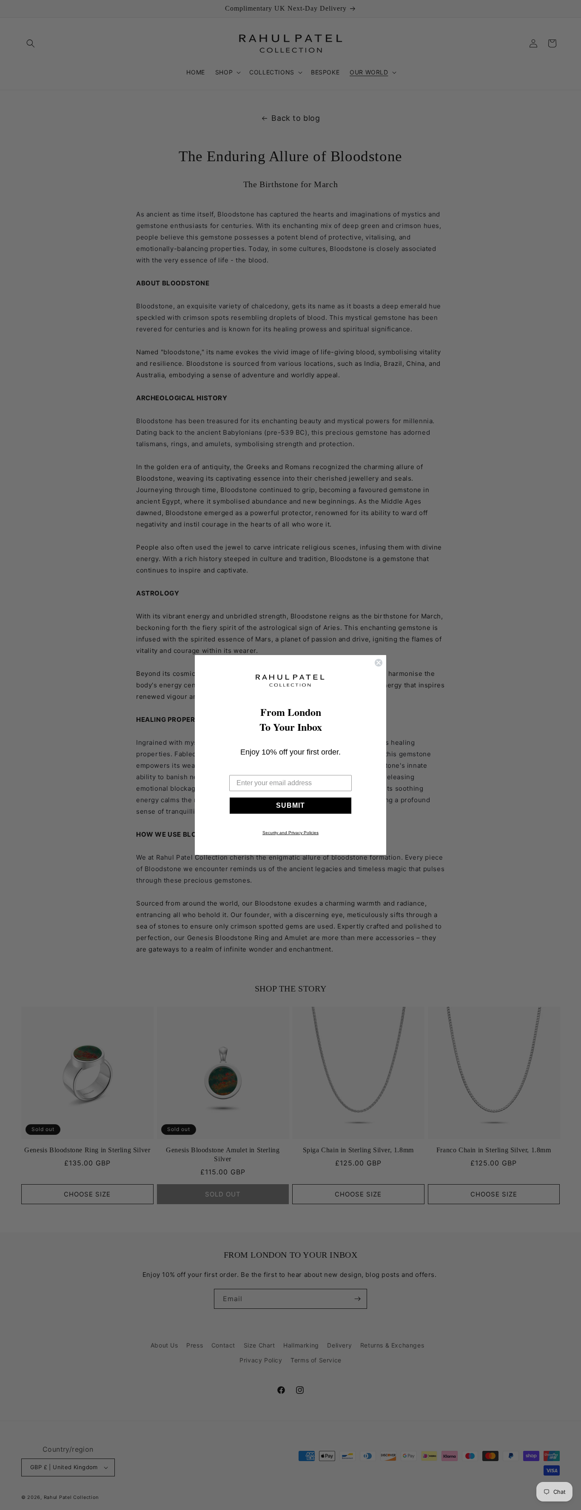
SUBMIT (290, 805)
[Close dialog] (378, 662)
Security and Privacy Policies (290, 832)
